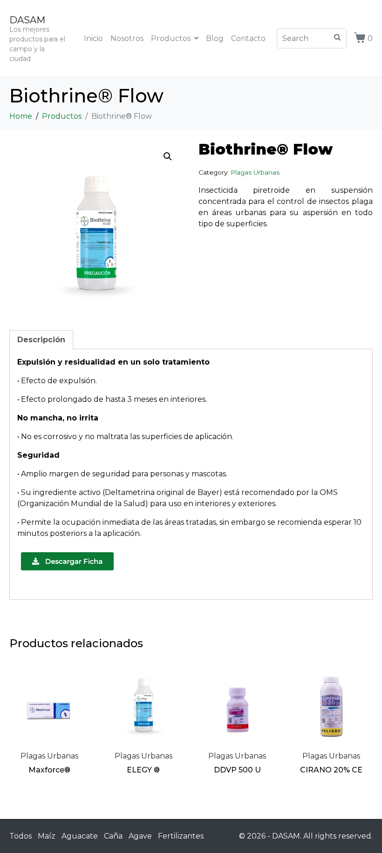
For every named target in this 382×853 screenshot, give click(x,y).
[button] (167, 156)
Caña (113, 836)
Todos (20, 836)
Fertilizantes (181, 836)
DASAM (27, 20)
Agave (140, 836)
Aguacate (79, 836)
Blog (215, 38)
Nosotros (126, 38)
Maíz (46, 836)
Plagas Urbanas (255, 172)
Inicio (93, 38)
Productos (171, 38)
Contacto (248, 38)
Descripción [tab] (41, 339)
